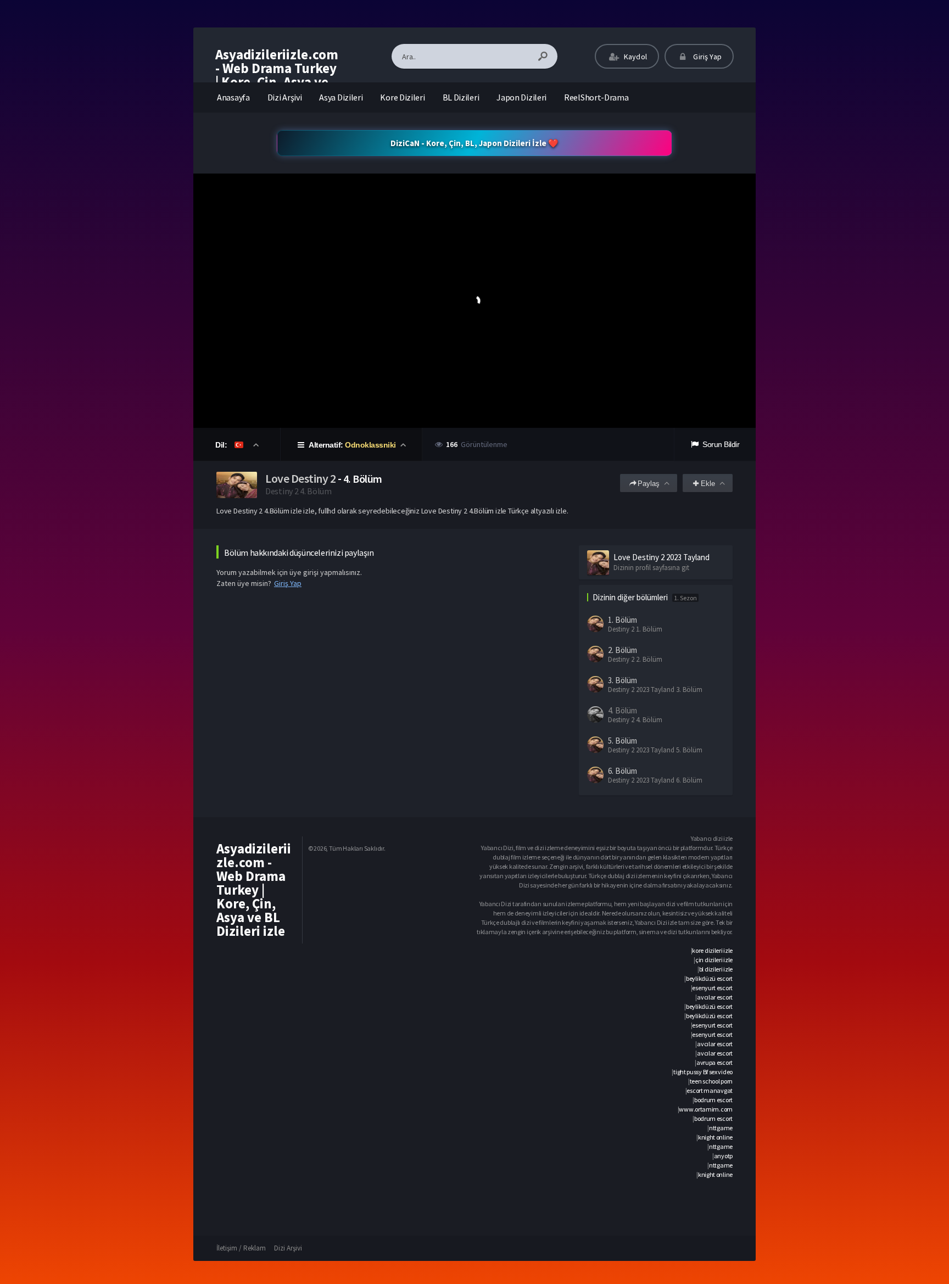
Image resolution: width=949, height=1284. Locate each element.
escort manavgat (709, 1090)
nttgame (721, 1128)
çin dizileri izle (714, 960)
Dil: (222, 444)
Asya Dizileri (340, 97)
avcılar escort (715, 997)
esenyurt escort (712, 988)
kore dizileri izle (712, 950)
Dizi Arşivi (284, 97)
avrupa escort (714, 1062)
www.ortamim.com (706, 1109)
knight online (715, 1137)
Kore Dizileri (402, 97)
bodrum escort (713, 1100)
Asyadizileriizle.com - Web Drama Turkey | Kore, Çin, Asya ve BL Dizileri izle (276, 75)
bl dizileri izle (716, 969)
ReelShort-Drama (596, 97)
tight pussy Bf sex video (703, 1072)
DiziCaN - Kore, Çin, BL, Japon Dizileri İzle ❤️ (474, 143)
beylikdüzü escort (709, 978)
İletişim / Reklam (241, 1248)
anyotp (723, 1156)
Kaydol (634, 57)
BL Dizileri (461, 97)
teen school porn (711, 1081)
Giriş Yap (706, 57)
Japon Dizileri (521, 97)
